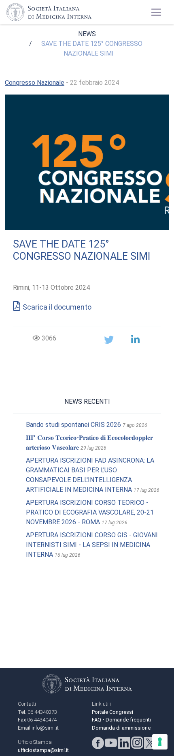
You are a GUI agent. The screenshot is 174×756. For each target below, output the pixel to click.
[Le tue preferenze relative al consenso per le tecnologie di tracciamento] (160, 742)
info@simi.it (45, 728)
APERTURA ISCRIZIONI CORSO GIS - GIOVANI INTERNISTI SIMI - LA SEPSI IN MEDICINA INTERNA (92, 544)
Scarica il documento (57, 307)
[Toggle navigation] (156, 12)
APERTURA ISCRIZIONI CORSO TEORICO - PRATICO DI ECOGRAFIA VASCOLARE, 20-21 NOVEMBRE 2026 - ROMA (90, 512)
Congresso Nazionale (34, 82)
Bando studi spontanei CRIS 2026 (73, 425)
